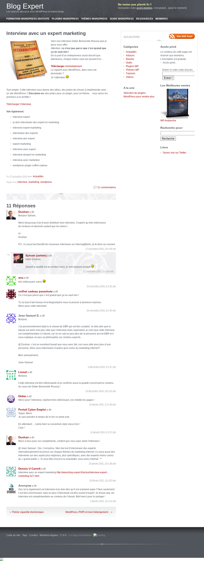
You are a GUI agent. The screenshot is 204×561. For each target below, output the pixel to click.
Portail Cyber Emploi (32, 409)
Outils (129, 62)
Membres (161, 18)
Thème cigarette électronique (28, 512)
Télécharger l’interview (18, 104)
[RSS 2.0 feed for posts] (182, 36)
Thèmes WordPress (94, 18)
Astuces (130, 55)
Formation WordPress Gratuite (27, 18)
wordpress (46, 182)
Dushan (23, 211)
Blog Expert (24, 6)
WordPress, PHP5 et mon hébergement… (87, 512)
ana (20, 277)
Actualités (38, 176)
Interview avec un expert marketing (46, 33)
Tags (24, 535)
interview (22, 182)
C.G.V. (63, 535)
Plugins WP (132, 66)
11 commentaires (106, 187)
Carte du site (13, 535)
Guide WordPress (122, 18)
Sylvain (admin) (36, 255)
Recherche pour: (171, 127)
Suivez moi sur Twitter (174, 152)
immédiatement (66, 66)
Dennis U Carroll (29, 468)
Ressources (144, 18)
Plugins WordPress (65, 18)
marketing (33, 182)
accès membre (144, 8)
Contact (33, 535)
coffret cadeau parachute (35, 291)
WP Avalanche (168, 120)
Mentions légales (49, 535)
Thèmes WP (132, 69)
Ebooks (130, 59)
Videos (129, 77)
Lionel (22, 372)
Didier (22, 396)
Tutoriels (130, 73)
